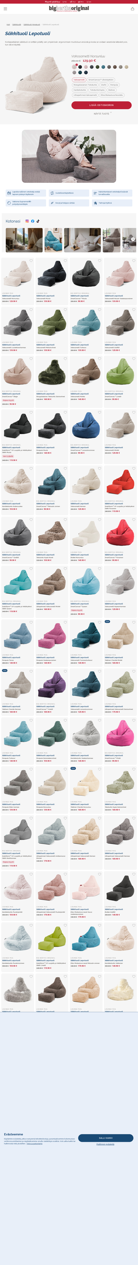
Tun (74, 2)
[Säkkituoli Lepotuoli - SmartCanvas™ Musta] (86, 274)
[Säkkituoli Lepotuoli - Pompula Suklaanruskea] (51, 989)
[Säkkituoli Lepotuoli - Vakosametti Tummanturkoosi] (86, 635)
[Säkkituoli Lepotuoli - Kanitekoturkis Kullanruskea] (17, 481)
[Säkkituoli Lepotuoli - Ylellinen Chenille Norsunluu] (86, 782)
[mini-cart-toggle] (132, 9)
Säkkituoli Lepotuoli (17, 449)
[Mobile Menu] (5, 8)
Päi (65, 2)
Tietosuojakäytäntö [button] (34, 1143)
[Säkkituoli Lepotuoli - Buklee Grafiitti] (120, 887)
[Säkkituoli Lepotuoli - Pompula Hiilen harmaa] (17, 782)
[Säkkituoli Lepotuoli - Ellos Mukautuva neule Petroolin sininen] (86, 938)
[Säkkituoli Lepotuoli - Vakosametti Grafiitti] (120, 323)
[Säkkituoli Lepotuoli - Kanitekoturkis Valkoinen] (120, 938)
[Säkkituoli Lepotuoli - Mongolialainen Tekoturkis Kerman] (120, 989)
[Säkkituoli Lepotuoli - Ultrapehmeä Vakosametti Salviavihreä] (120, 684)
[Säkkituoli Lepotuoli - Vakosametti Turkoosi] (86, 323)
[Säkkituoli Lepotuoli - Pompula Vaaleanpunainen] (51, 635)
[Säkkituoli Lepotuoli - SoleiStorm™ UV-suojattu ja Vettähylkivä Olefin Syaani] (17, 582)
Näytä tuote (101, 114)
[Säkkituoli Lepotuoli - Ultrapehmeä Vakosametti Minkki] (51, 582)
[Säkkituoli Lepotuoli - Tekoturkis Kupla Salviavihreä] (120, 782)
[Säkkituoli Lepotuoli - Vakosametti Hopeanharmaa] (120, 582)
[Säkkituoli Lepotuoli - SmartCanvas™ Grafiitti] (17, 533)
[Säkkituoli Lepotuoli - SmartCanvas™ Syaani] (86, 582)
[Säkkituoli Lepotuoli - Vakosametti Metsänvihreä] (51, 323)
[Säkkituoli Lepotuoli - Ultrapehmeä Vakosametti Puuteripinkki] (51, 887)
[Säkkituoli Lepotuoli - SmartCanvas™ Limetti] (120, 372)
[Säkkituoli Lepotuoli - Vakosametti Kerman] (86, 481)
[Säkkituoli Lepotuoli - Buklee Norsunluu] (86, 533)
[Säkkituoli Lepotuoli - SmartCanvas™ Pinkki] (120, 733)
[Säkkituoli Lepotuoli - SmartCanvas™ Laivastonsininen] (86, 425)
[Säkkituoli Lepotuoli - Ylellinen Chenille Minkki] (120, 635)
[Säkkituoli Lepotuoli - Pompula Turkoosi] (17, 733)
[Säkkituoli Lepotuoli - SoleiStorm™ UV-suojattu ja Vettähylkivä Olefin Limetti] (51, 938)
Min (82, 2)
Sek (90, 2)
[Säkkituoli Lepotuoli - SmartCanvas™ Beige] (17, 372)
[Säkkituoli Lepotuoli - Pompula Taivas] (17, 635)
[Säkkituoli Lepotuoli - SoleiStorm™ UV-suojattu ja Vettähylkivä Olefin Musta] (17, 425)
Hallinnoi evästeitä (105, 1144)
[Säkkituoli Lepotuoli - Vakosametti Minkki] (120, 425)
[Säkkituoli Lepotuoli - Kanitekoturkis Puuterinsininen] (17, 938)
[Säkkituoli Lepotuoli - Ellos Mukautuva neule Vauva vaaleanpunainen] (86, 887)
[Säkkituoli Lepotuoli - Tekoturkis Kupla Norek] (51, 533)
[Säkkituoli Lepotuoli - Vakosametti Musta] (51, 274)
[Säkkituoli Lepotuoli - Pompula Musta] (51, 425)
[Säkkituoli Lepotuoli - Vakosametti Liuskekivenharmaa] (17, 323)
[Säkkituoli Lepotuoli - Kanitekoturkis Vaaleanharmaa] (86, 733)
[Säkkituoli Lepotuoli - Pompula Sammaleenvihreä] (51, 733)
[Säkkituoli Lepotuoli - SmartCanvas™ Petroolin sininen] (51, 481)
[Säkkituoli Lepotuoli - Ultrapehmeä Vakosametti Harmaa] (120, 831)
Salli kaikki (106, 1138)
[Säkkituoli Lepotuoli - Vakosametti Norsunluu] (17, 274)
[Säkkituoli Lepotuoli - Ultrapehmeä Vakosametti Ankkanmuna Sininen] (51, 831)
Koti (8, 25)
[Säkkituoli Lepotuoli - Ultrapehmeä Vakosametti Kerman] (86, 831)
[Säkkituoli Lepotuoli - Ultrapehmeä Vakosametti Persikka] (86, 989)
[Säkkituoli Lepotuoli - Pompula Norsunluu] (51, 782)
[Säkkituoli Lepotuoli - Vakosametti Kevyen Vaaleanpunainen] (120, 274)
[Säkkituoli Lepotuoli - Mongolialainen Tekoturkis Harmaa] (17, 989)
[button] (133, 239)
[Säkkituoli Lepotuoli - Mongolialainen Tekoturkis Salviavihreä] (51, 372)
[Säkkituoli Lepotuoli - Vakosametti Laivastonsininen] (86, 684)
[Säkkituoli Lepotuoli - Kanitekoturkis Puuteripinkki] (17, 887)
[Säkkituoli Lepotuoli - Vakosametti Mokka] (86, 372)
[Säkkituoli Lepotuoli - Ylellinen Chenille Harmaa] (17, 684)
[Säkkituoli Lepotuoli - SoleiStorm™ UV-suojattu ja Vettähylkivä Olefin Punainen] (120, 481)
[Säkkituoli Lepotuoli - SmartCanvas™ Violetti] (51, 684)
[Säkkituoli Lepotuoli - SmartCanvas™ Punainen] (120, 533)
